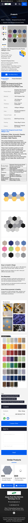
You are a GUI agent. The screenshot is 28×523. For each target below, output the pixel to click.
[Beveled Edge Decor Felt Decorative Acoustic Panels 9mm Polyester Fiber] (7, 471)
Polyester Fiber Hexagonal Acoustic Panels (12, 401)
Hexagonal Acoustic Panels (18, 19)
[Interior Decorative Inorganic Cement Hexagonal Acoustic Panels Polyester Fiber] (20, 471)
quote (24, 4)
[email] (8, 418)
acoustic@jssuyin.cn (8, 1)
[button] (4, 47)
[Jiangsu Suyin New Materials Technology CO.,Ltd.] (8, 4)
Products (8, 19)
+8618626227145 (22, 1)
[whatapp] (4, 418)
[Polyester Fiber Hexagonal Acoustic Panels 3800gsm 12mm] (17, 36)
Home (2, 19)
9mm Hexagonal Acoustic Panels (10, 396)
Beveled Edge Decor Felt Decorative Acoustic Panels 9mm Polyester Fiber (7, 479)
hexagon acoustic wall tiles (9, 398)
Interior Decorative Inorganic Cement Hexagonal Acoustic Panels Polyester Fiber (20, 479)
